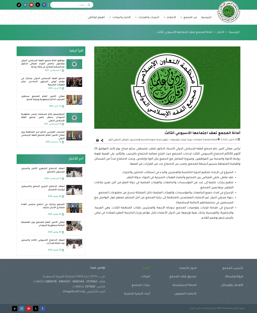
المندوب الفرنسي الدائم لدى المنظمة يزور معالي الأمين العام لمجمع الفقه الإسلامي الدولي (43, 135)
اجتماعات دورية (194, 140)
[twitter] (35, 308)
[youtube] (28, 308)
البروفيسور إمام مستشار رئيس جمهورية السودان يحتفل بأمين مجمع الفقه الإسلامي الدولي (43, 117)
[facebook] (42, 308)
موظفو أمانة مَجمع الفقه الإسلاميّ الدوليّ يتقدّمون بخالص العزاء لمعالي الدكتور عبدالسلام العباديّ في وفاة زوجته (43, 64)
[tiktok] (14, 308)
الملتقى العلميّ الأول (118, 140)
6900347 (64, 281)
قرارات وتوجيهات (178, 140)
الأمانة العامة (210, 140)
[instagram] (21, 308)
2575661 (90, 286)
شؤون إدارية (163, 140)
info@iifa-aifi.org (74, 291)
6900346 (78, 281)
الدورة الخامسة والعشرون (143, 140)
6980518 (51, 281)
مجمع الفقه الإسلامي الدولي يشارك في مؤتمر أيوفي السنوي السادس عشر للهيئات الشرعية (43, 81)
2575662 (92, 281)
